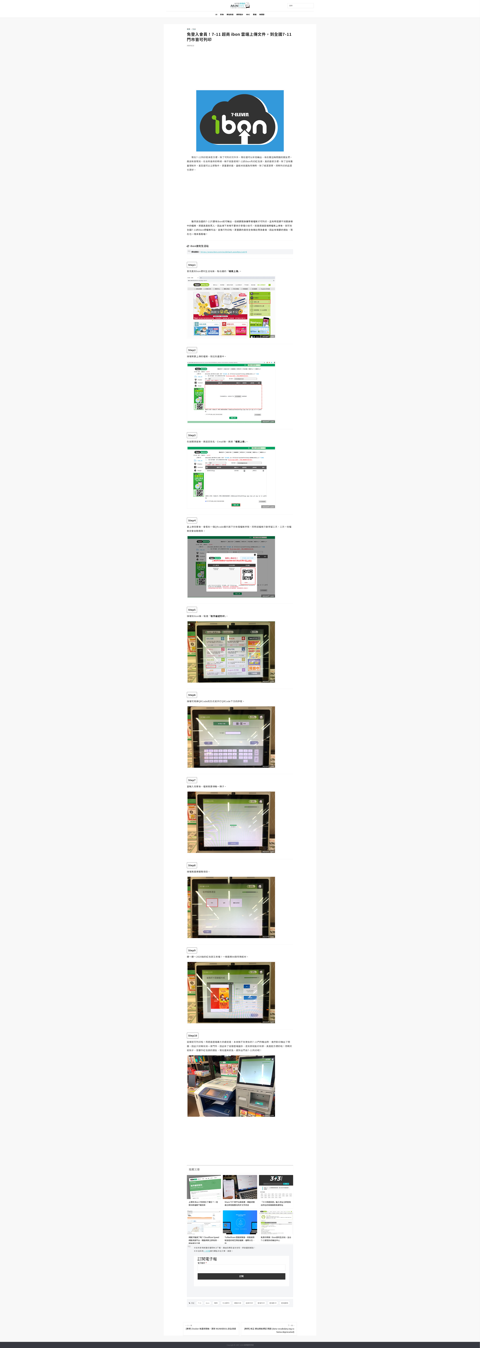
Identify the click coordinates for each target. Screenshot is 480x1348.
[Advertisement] (240, 66)
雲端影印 (272, 1303)
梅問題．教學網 (240, 6)
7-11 (199, 1303)
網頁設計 (239, 14)
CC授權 (207, 1251)
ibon (207, 1303)
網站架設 (230, 14)
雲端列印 (261, 1303)
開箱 (254, 14)
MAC (248, 14)
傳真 (216, 1303)
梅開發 (261, 14)
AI (216, 14)
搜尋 (290, 5)
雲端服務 (284, 1303)
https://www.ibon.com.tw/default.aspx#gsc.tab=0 (224, 251)
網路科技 (237, 1303)
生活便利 (225, 1303)
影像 (222, 14)
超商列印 (249, 1303)
